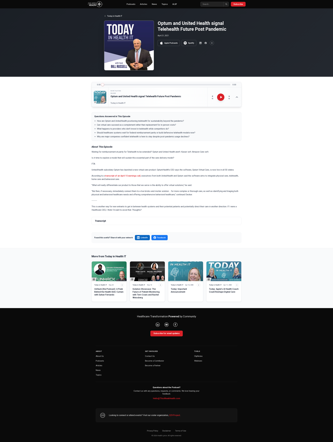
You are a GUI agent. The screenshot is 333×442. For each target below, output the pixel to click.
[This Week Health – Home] (95, 4)
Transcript (100, 221)
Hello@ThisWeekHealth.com (166, 398)
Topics (165, 4)
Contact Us (150, 356)
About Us (100, 356)
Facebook (161, 238)
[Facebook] (175, 324)
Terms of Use (180, 431)
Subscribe (238, 4)
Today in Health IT (114, 16)
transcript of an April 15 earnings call (122, 176)
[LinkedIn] (158, 324)
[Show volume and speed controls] (237, 97)
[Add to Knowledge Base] (212, 43)
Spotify (191, 43)
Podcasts (131, 4)
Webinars (198, 361)
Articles (143, 4)
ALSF (174, 4)
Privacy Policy (152, 431)
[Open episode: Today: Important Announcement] (185, 271)
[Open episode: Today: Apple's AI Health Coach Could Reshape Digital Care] (223, 271)
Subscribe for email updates (166, 333)
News (154, 4)
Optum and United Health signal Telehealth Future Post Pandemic (146, 96)
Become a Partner (153, 365)
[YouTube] (166, 324)
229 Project (174, 415)
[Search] (226, 4)
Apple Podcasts (171, 43)
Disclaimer (166, 431)
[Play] (220, 97)
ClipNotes (198, 356)
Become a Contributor (154, 361)
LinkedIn (144, 238)
